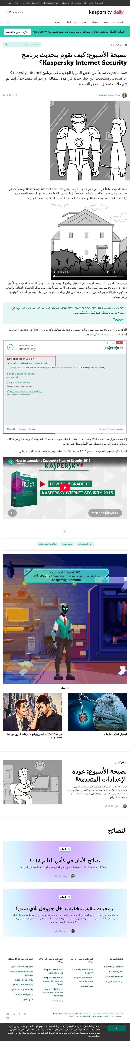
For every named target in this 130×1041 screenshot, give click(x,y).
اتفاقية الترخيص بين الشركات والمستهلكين (107, 1016)
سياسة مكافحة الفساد (60, 1013)
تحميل (95, 22)
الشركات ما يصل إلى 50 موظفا (74, 3)
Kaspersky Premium (114, 976)
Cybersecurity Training (22, 989)
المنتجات (120, 22)
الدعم (84, 22)
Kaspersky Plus (116, 971)
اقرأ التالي (119, 762)
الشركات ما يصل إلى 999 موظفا (45, 3)
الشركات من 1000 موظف (18, 3)
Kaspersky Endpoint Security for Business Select (53, 981)
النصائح (63, 849)
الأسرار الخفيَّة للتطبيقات (115, 734)
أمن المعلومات (117, 44)
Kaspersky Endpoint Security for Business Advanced (53, 992)
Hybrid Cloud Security (22, 984)
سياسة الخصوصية (76, 1013)
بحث (6, 44)
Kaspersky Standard (114, 967)
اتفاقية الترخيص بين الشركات (79, 1016)
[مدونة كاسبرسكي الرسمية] (106, 12)
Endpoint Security (24, 980)
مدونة (57, 22)
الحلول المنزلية (117, 959)
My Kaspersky (16, 12)
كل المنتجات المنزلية (115, 981)
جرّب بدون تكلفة (17, 32)
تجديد (105, 22)
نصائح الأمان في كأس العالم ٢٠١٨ (65, 861)
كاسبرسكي (67, 544)
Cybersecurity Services (22, 967)
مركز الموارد (71, 22)
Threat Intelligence (23, 994)
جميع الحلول (28, 999)
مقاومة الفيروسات (47, 544)
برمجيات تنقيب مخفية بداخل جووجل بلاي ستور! (65, 908)
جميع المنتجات (87, 986)
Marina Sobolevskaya (109, 95)
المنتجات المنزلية (96, 3)
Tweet (118, 320)
